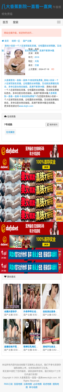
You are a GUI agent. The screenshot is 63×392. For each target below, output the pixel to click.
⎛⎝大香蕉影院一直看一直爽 (27, 6)
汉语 (37, 65)
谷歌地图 (28, 383)
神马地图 (33, 387)
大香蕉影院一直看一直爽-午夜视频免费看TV (30, 94)
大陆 (37, 61)
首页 (5, 22)
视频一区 (16, 40)
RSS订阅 (8, 383)
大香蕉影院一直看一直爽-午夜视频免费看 (23, 80)
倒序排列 (53, 124)
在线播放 (10, 131)
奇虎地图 (47, 383)
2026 (20, 314)
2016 (37, 57)
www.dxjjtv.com (26, 105)
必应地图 (37, 383)
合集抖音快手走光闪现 (14, 311)
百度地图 (18, 383)
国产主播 (27, 40)
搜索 (15, 22)
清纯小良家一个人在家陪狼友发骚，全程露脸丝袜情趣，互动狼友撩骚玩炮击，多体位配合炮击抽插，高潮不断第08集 (31, 83)
